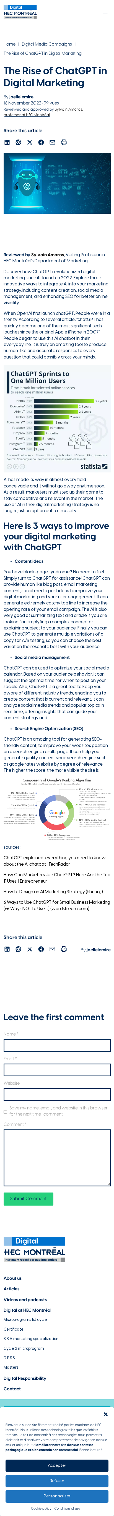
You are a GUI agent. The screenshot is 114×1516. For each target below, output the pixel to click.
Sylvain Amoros (47, 255)
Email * (10, 1059)
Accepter (57, 1465)
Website (12, 1083)
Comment (15, 1124)
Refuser (57, 1481)
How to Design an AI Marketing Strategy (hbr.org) (53, 892)
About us (13, 1278)
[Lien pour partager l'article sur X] (29, 143)
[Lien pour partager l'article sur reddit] (18, 143)
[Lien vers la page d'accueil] (20, 12)
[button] (105, 1414)
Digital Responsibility (25, 1378)
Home (9, 44)
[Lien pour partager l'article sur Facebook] (41, 143)
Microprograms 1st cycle (25, 1320)
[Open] (105, 12)
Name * (11, 1034)
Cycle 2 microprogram (24, 1349)
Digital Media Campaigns (47, 44)
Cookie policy (41, 1508)
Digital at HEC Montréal (27, 1310)
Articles (11, 1289)
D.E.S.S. (9, 1358)
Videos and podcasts (25, 1300)
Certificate (14, 1330)
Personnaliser (57, 1496)
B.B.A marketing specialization (31, 1339)
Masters (11, 1368)
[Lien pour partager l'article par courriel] (52, 143)
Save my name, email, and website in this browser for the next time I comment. (58, 1111)
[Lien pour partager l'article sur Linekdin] (7, 143)
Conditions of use (67, 1508)
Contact (12, 1389)
